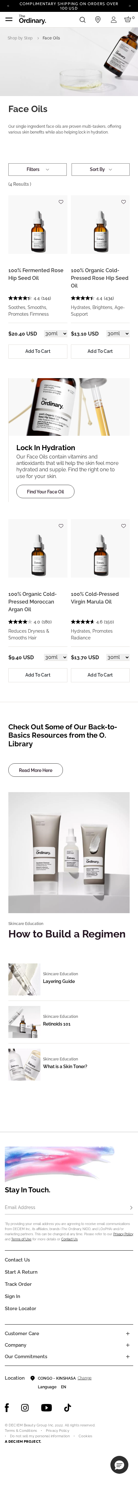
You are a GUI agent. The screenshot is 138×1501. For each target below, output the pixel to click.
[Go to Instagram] (25, 1408)
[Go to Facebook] (7, 1408)
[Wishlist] (61, 199)
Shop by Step (20, 38)
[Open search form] (82, 19)
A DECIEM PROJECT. (23, 1441)
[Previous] (8, 5)
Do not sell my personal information (40, 1436)
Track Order (18, 1284)
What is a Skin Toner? (65, 1066)
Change (84, 1378)
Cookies (85, 1436)
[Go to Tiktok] (67, 1408)
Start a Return (21, 1272)
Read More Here (35, 770)
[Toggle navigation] (9, 19)
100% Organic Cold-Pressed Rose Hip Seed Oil (99, 278)
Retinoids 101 (57, 1023)
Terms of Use (21, 1239)
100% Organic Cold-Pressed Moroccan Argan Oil (32, 602)
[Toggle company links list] (127, 1345)
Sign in (12, 1296)
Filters (33, 169)
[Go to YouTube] (46, 1408)
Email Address (20, 1207)
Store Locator (20, 1308)
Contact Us (69, 1239)
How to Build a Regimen (66, 934)
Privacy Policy (123, 1234)
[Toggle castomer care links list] (127, 1333)
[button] (119, 1465)
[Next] (130, 5)
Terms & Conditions (21, 1431)
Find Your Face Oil (45, 491)
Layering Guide (59, 981)
